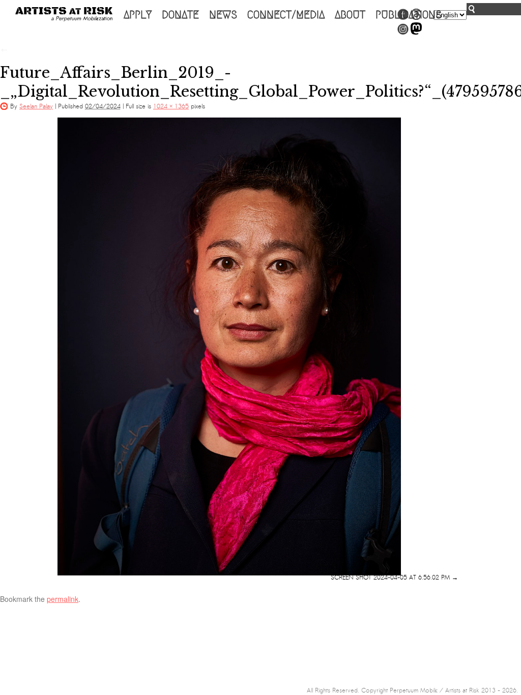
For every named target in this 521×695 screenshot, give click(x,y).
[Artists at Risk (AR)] (63, 14)
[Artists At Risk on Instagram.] (403, 32)
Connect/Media (286, 14)
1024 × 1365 (171, 106)
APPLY (138, 14)
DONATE (180, 14)
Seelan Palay (36, 106)
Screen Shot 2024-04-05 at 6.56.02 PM (390, 577)
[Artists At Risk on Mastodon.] (416, 32)
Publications (408, 14)
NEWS (223, 14)
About (350, 14)
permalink (62, 599)
